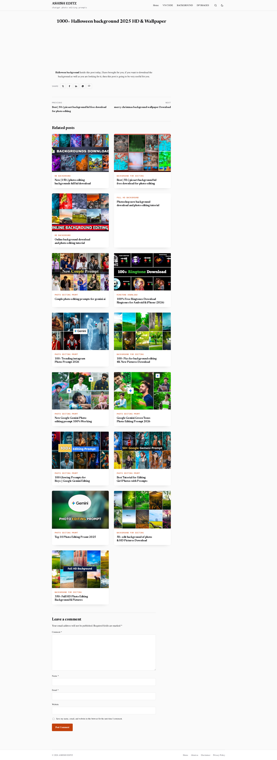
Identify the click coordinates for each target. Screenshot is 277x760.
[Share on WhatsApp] (82, 86)
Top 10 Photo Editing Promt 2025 (75, 537)
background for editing (130, 176)
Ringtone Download (127, 295)
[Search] (215, 5)
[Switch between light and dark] (222, 5)
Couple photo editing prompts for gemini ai (80, 299)
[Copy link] (89, 86)
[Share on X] (63, 86)
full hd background (128, 197)
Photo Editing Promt (66, 295)
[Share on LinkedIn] (76, 86)
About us (194, 754)
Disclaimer (205, 754)
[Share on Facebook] (69, 86)
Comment (57, 631)
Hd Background (63, 176)
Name (55, 675)
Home (156, 5)
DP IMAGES (203, 5)
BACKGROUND (185, 5)
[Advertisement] (77, 47)
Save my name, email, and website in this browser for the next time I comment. (89, 718)
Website (55, 704)
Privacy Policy (219, 754)
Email (55, 689)
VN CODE (168, 5)
